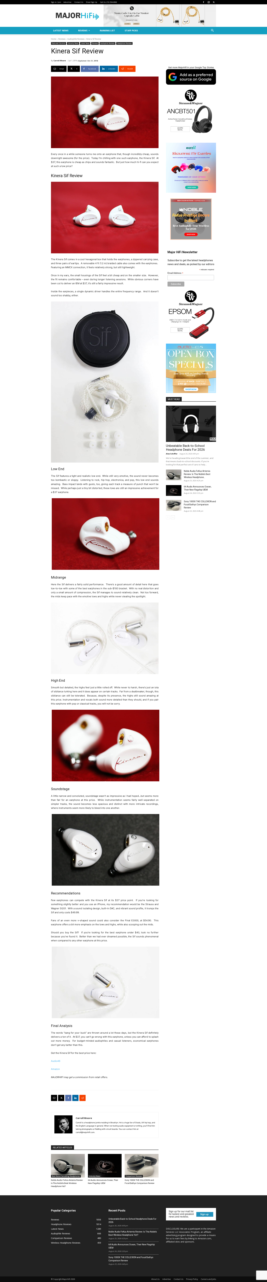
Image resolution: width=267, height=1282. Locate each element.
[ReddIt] (82, 1098)
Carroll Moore (59, 60)
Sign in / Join (56, 2)
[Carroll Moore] (63, 1124)
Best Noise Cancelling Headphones (66, 1176)
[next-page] (173, 517)
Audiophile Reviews (75, 39)
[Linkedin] (75, 1098)
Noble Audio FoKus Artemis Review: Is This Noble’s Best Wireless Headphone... (197, 474)
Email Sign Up (91, 2)
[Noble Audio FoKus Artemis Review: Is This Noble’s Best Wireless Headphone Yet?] (68, 1166)
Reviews (82, 30)
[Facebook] (203, 2)
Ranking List (107, 30)
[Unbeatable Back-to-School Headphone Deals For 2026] (191, 424)
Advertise (67, 2)
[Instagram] (208, 2)
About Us (155, 1279)
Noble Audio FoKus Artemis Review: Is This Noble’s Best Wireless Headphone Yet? (67, 1183)
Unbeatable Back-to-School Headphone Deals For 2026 (185, 447)
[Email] (54, 1098)
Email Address (175, 273)
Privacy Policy (192, 1279)
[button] (212, 30)
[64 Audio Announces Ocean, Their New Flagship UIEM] (105, 1166)
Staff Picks (131, 30)
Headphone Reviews (124, 43)
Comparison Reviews (134, 1176)
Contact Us (78, 2)
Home (53, 39)
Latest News (60, 30)
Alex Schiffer (171, 454)
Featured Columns (58, 43)
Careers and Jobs (208, 1279)
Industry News (73, 43)
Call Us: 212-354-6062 (108, 2)
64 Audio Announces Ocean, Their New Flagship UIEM (131, 1246)
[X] (213, 2)
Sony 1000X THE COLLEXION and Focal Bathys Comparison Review (200, 504)
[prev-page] (168, 517)
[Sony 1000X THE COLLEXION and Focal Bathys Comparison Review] (142, 1166)
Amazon (55, 1069)
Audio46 (55, 1061)
